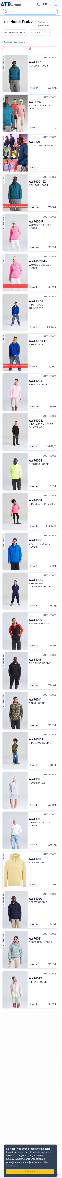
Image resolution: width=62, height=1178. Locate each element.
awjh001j (36, 301)
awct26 (34, 142)
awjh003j (36, 420)
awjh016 (35, 819)
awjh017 (35, 859)
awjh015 (35, 779)
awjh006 (35, 540)
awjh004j (36, 500)
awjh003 (35, 381)
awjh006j (36, 580)
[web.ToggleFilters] (50, 32)
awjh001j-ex (38, 341)
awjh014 (35, 699)
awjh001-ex (37, 181)
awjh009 (35, 620)
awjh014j (36, 739)
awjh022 (35, 978)
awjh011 (35, 659)
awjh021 (35, 938)
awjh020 (35, 898)
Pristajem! (30, 1171)
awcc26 (35, 102)
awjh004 (35, 460)
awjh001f (36, 221)
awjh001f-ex (38, 261)
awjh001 (35, 62)
